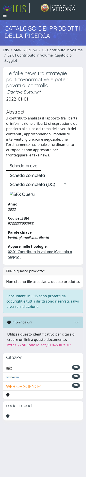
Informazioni (21, 322)
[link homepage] (16, 8)
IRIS (6, 50)
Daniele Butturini (23, 92)
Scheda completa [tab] (27, 175)
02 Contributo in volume (62, 50)
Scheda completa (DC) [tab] (32, 184)
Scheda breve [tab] (23, 165)
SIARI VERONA (25, 50)
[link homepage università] (58, 8)
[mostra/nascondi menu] (5, 15)
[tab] (65, 184)
